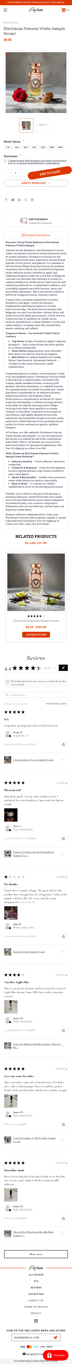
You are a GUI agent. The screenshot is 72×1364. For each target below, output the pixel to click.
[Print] (19, 199)
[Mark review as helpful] (63, 744)
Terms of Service (36, 1306)
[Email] (12, 199)
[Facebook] (6, 199)
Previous (4, 597)
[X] (25, 199)
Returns (36, 1287)
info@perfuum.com (37, 1354)
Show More (28, 902)
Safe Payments (38, 219)
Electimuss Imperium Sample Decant (36, 620)
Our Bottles (36, 1294)
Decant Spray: (14, 141)
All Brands (36, 1274)
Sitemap (54, 1361)
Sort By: (49, 703)
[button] (54, 668)
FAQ (36, 1281)
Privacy (36, 1313)
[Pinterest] (32, 199)
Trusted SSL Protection (40, 223)
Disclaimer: (13, 156)
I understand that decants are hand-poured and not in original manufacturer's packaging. (37, 162)
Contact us (36, 1300)
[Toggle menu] (10, 10)
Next (68, 597)
